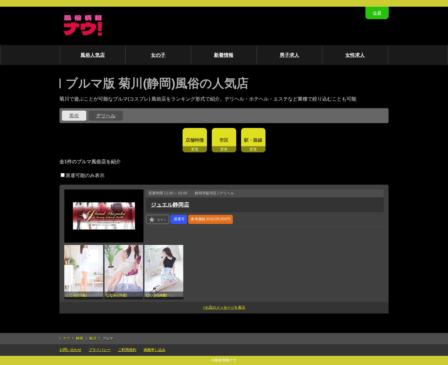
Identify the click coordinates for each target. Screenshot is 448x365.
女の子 (158, 55)
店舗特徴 (195, 140)
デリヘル (106, 115)
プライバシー (100, 350)
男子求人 (289, 55)
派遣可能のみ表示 (85, 175)
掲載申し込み (154, 350)
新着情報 (223, 55)
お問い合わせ (70, 350)
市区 (224, 140)
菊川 (92, 338)
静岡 (79, 338)
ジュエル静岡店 (170, 205)
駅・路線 (253, 140)
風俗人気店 (92, 55)
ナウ (66, 338)
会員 (377, 12)
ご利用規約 (127, 350)
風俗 (74, 115)
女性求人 (355, 55)
